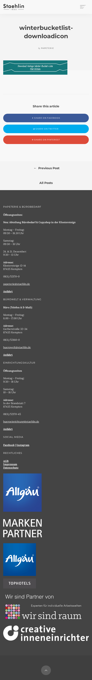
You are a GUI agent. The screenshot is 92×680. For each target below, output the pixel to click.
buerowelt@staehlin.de (17, 347)
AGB (6, 461)
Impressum (10, 464)
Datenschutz (10, 467)
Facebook (9, 445)
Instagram (22, 445)
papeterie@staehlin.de (16, 283)
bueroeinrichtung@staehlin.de (21, 421)
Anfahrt (8, 291)
